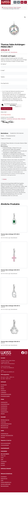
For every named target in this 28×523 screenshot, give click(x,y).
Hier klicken (13, 105)
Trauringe (3, 421)
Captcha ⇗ (18, 106)
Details (4, 179)
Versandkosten (14, 52)
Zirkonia (19, 7)
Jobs (2, 459)
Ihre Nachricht (5, 83)
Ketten (2, 388)
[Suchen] (15, 2)
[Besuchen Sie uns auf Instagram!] (26, 353)
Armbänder (4, 384)
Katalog (3, 463)
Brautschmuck (4, 425)
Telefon (3, 77)
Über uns (3, 455)
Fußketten (3, 392)
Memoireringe (4, 427)
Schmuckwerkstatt (5, 443)
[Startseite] (2, 7)
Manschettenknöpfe (6, 394)
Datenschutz (4, 478)
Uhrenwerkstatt (5, 445)
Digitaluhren (4, 408)
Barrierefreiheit (5, 486)
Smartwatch (4, 409)
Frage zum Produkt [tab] (6, 138)
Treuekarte (3, 461)
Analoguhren (4, 402)
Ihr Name (4, 64)
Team (2, 457)
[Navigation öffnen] (25, 2)
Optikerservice (4, 433)
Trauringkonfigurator (6, 423)
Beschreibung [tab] (4, 133)
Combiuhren (4, 406)
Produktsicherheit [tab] (10, 136)
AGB (2, 480)
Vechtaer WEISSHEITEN (7, 435)
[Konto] (18, 2)
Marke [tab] (2, 136)
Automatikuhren (5, 404)
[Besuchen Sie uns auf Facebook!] (22, 353)
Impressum (4, 476)
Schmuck (6, 7)
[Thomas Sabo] (7, 122)
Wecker (3, 413)
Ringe (2, 386)
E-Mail (3, 70)
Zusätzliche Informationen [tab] (17, 133)
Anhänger (10, 7)
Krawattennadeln (5, 396)
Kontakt (3, 465)
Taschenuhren (4, 411)
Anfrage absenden (6, 108)
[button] (25, 17)
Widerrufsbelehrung (6, 482)
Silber (15, 7)
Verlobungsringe (5, 420)
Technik (3, 437)
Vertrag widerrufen (5, 484)
